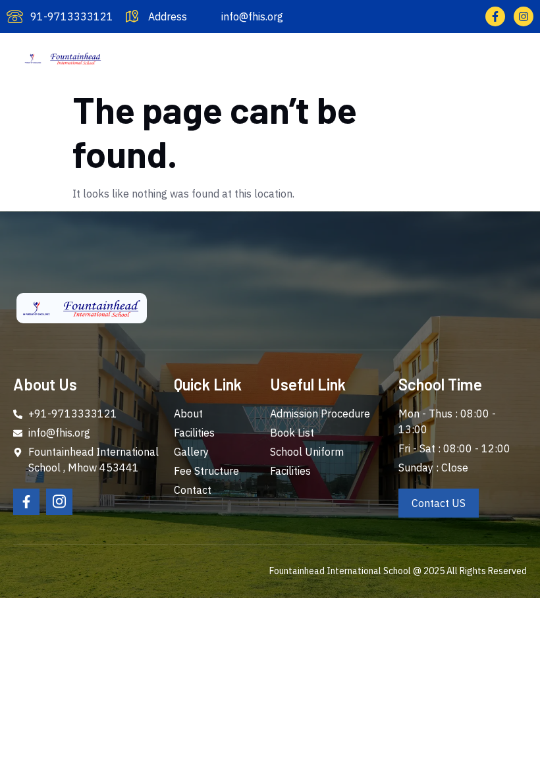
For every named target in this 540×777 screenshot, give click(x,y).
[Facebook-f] (495, 16)
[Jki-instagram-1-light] (59, 502)
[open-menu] (523, 57)
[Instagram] (523, 16)
